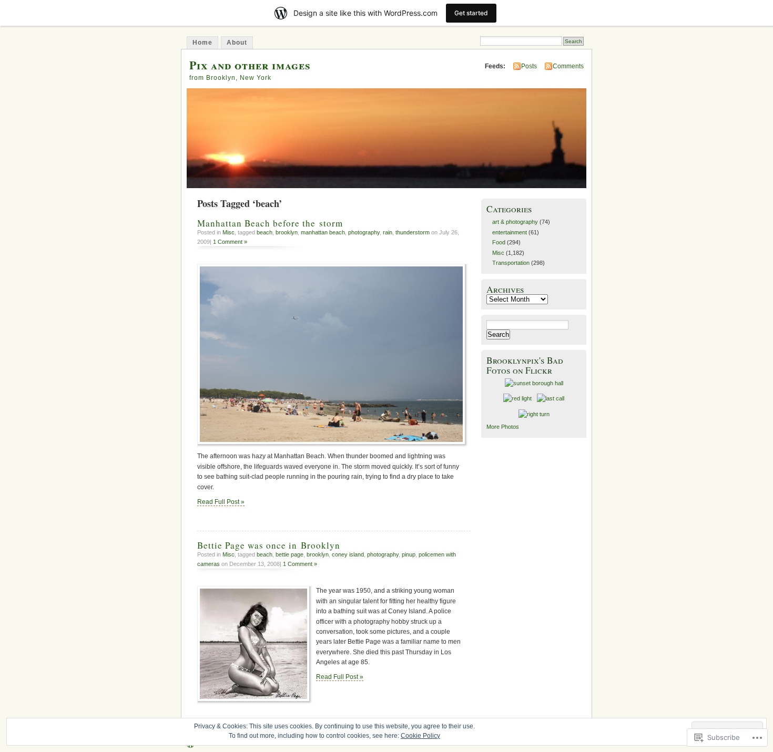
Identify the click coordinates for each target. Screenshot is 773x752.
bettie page (289, 554)
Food (498, 242)
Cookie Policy (420, 735)
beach (264, 232)
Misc (228, 232)
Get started (471, 13)
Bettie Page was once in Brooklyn (268, 545)
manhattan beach (323, 232)
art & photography (515, 222)
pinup (408, 554)
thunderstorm (412, 232)
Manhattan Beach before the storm (270, 223)
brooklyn (287, 232)
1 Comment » (230, 242)
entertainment (509, 232)
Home (202, 42)
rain (387, 232)
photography (364, 232)
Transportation (511, 263)
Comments (568, 66)
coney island (348, 554)
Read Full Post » (221, 502)
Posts (529, 66)
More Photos (502, 427)
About (237, 42)
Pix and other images (250, 65)
